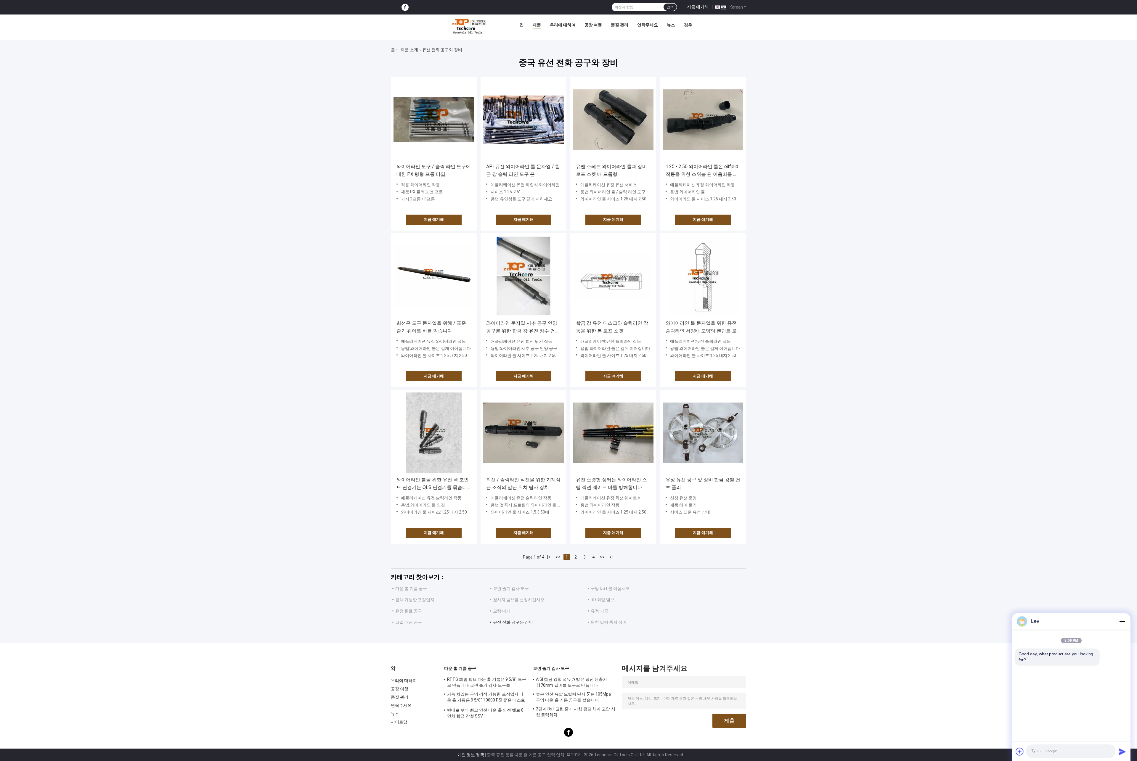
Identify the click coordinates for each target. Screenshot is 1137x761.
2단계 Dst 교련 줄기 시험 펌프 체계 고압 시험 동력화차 (575, 712)
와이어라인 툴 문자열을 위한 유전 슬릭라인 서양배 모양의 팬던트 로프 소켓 (701, 327)
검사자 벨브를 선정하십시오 (519, 599)
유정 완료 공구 (408, 611)
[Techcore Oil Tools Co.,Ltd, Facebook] (405, 7)
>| (611, 557)
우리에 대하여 (563, 24)
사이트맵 (399, 722)
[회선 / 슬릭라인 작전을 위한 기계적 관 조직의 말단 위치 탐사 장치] (523, 432)
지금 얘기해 (698, 6)
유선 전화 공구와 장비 (513, 622)
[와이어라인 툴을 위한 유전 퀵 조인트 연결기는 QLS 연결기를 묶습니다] (434, 432)
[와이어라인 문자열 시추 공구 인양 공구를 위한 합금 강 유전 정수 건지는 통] (523, 276)
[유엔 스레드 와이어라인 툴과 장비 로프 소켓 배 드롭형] (613, 119)
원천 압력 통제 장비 (609, 622)
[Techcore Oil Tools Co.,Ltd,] (468, 26)
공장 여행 (593, 24)
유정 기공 (599, 611)
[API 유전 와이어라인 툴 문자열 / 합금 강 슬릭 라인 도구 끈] (523, 119)
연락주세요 (647, 24)
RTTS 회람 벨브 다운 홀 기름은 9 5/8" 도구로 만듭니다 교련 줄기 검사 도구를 (486, 682)
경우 (688, 24)
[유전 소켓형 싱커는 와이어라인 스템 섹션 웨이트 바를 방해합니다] (613, 432)
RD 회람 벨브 (602, 599)
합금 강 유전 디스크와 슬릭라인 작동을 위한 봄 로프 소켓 (612, 327)
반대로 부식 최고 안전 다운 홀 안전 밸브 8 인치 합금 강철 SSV (485, 713)
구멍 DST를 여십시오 (610, 588)
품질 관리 (619, 24)
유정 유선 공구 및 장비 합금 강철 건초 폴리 (703, 483)
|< (548, 557)
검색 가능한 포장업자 (414, 599)
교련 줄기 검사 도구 (511, 588)
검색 (670, 7)
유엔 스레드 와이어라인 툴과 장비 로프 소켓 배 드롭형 (611, 170)
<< (557, 557)
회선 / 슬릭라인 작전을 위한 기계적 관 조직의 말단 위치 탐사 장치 (523, 483)
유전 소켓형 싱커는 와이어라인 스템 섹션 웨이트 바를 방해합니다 (611, 483)
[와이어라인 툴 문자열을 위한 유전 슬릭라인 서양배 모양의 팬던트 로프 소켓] (703, 276)
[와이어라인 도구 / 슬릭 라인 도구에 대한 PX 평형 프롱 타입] (434, 119)
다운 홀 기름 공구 (411, 588)
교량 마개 (501, 611)
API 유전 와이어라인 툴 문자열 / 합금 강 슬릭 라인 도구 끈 (523, 170)
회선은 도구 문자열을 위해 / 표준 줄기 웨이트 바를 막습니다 (431, 327)
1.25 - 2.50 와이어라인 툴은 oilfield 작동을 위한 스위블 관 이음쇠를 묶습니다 (702, 171)
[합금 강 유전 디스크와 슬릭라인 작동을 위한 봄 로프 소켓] (613, 276)
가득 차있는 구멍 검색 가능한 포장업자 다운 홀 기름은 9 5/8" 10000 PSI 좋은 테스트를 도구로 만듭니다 (486, 698)
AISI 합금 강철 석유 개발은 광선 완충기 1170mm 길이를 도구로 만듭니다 (571, 682)
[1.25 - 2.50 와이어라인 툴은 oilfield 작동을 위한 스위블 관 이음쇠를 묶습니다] (703, 119)
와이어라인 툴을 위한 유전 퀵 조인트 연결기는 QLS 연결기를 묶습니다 (432, 484)
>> (602, 557)
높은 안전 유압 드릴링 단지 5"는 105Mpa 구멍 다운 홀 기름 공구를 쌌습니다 (573, 697)
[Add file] (1020, 751)
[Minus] (1122, 621)
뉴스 (671, 24)
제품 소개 (409, 49)
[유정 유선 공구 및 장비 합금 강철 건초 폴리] (703, 432)
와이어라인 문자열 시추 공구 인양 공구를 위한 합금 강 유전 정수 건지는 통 (523, 327)
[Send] (1122, 751)
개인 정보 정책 (470, 754)
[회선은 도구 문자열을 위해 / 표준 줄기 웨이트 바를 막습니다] (434, 276)
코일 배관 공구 (408, 622)
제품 (537, 24)
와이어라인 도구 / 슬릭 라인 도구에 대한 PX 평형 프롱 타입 (433, 170)
